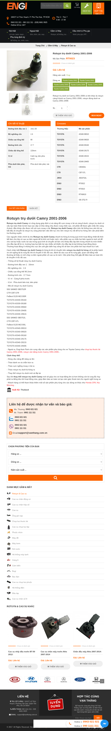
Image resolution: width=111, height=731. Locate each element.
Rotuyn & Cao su (19, 494)
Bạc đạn (15, 577)
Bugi (14, 571)
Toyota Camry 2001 (70, 80)
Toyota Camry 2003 (61, 85)
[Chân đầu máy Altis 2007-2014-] (88, 642)
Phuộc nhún (17, 532)
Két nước (16, 549)
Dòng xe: (57, 80)
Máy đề (15, 538)
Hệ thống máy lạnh (20, 554)
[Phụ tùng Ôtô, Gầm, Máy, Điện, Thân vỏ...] (17, 9)
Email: (15, 433)
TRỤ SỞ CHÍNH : (17, 701)
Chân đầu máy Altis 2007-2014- (87, 652)
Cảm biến (16, 565)
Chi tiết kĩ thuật (16, 123)
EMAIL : (14, 715)
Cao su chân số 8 (19, 599)
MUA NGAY (97, 115)
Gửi (98, 718)
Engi (68, 75)
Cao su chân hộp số (20, 505)
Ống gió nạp (17, 516)
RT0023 (70, 58)
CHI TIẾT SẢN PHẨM (17, 208)
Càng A (15, 560)
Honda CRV (91, 383)
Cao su (15, 510)
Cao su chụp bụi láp (20, 527)
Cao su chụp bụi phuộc (22, 582)
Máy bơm (16, 543)
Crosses (61, 123)
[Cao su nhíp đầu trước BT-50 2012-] (23, 642)
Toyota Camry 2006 (61, 89)
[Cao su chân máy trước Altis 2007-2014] (55, 642)
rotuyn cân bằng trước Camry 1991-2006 (41, 352)
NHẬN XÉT (34, 208)
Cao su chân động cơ (21, 499)
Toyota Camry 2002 (87, 80)
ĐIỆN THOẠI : (17, 709)
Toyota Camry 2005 (95, 85)
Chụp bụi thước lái (20, 521)
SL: (54, 108)
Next (102, 681)
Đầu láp (15, 593)
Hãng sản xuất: (59, 75)
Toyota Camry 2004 (78, 85)
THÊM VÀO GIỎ (64, 115)
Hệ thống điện (18, 588)
